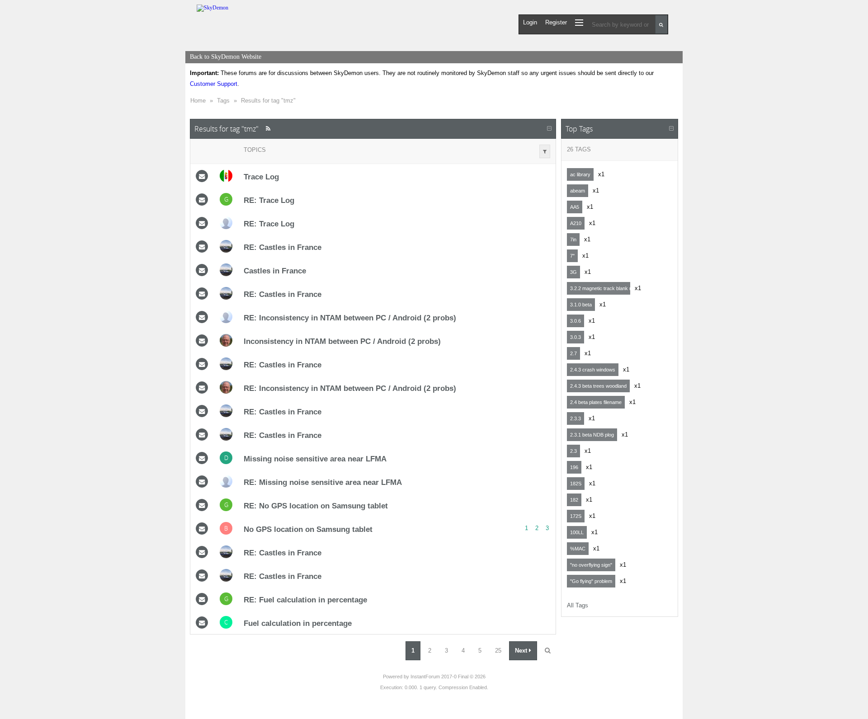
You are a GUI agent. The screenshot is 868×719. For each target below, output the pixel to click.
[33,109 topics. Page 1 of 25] (547, 650)
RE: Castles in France (282, 247)
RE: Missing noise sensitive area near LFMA (323, 482)
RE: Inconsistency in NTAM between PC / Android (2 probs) (350, 317)
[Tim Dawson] (226, 222)
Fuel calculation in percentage (298, 623)
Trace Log (261, 176)
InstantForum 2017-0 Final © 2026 (448, 676)
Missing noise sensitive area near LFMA (315, 458)
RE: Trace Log (269, 200)
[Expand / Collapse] (549, 128)
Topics (255, 149)
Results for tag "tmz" (268, 100)
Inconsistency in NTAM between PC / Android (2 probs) (342, 341)
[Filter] (544, 151)
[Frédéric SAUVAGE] (226, 340)
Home (198, 100)
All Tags (577, 605)
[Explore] (579, 22)
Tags (223, 100)
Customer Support (213, 83)
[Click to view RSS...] (268, 128)
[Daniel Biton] (226, 246)
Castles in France (275, 270)
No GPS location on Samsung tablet (308, 529)
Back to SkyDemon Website (225, 56)
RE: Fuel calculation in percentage (305, 599)
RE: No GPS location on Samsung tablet (316, 505)
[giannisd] (226, 175)
